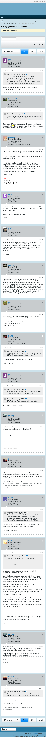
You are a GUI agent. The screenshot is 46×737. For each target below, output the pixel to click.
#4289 (41, 646)
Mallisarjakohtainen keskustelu (19, 21)
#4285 (41, 427)
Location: (11, 66)
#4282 (41, 314)
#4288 (41, 552)
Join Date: (11, 63)
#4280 (41, 240)
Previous (8, 51)
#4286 (41, 470)
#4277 (41, 110)
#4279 (41, 206)
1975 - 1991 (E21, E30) (9, 23)
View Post (26, 74)
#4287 (41, 509)
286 (24, 51)
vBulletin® (35, 733)
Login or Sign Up (38, 1)
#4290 (41, 688)
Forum (7, 21)
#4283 (41, 348)
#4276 (41, 71)
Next (40, 51)
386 (32, 51)
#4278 (41, 149)
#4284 (41, 386)
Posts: (10, 65)
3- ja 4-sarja (33, 21)
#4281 (41, 277)
